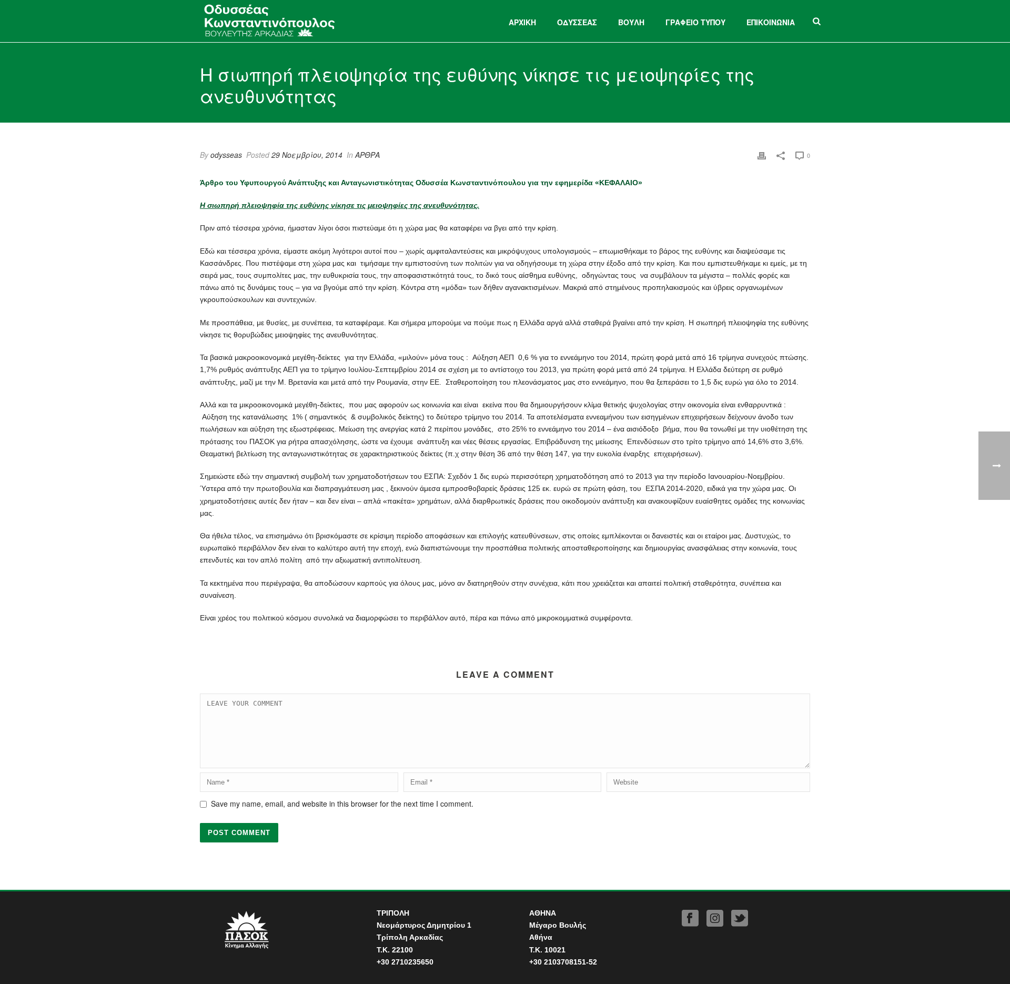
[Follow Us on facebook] (690, 918)
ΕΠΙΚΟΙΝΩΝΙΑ (770, 22)
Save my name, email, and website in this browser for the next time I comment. (342, 803)
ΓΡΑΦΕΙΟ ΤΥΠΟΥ (695, 22)
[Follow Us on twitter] (739, 918)
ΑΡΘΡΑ (367, 154)
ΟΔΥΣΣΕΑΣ (577, 22)
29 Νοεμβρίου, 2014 (306, 154)
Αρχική (522, 22)
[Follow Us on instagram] (714, 918)
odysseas (226, 154)
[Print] (762, 155)
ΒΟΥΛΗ (631, 22)
